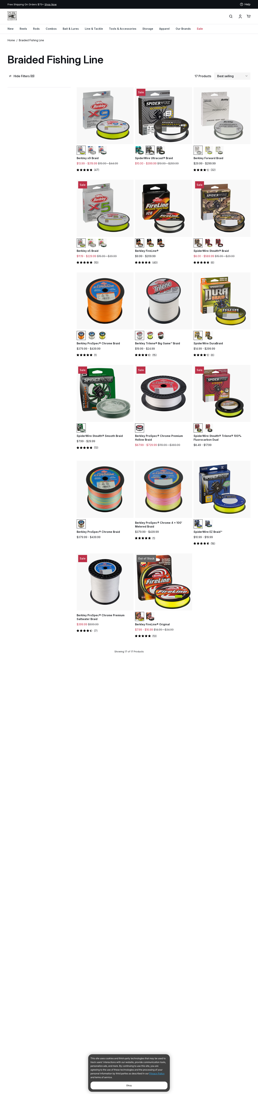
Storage (147, 28)
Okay (129, 1085)
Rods (36, 28)
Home (11, 40)
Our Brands (183, 28)
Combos (51, 28)
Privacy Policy (157, 1073)
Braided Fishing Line (31, 40)
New (11, 28)
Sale (200, 28)
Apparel (164, 28)
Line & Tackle (94, 28)
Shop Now (51, 4)
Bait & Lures (71, 28)
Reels (23, 28)
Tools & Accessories (122, 28)
